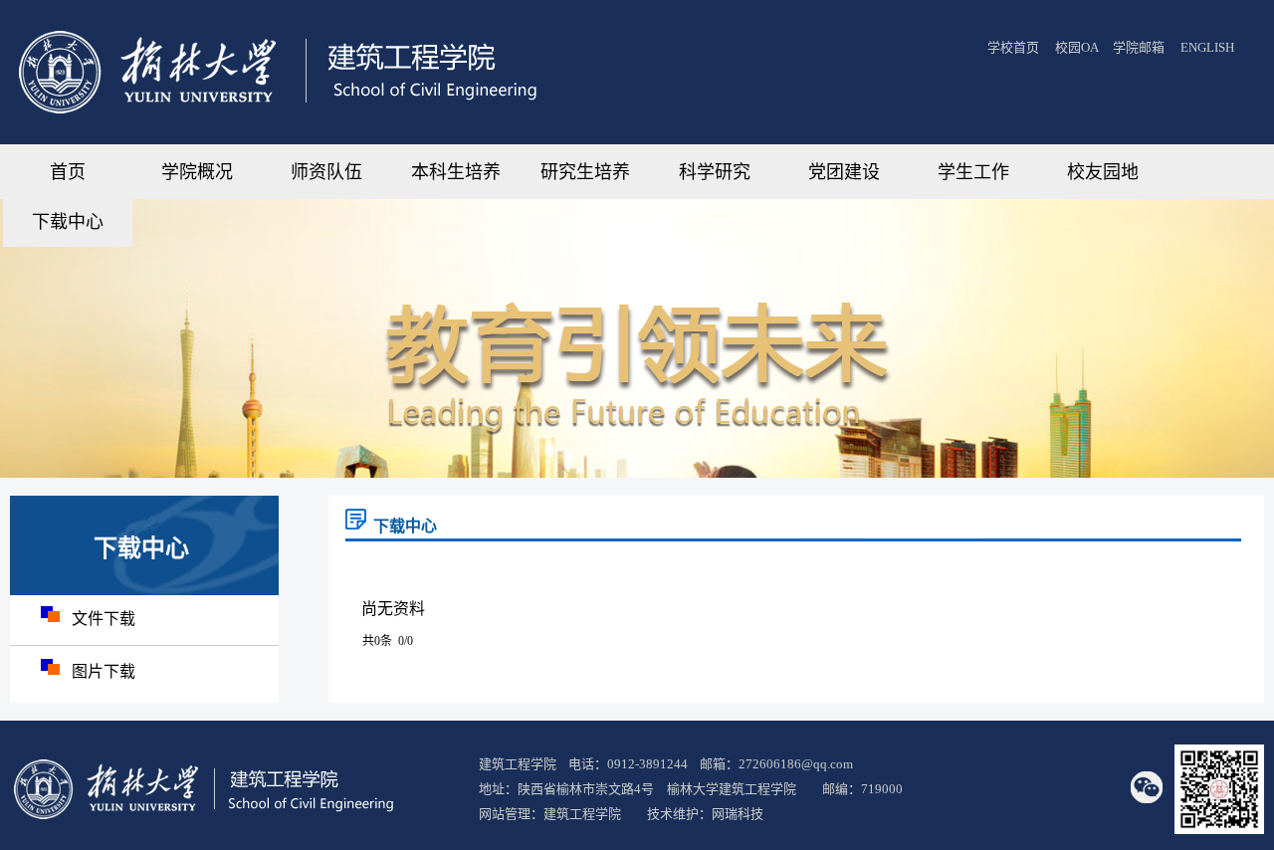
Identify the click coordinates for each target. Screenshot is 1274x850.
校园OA (1078, 47)
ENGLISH (1207, 47)
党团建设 (844, 172)
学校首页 (1013, 47)
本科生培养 (456, 172)
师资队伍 (326, 172)
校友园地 (1103, 172)
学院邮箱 (1139, 47)
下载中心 (68, 222)
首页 (68, 172)
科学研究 (714, 172)
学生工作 (973, 172)
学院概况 (197, 172)
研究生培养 (585, 172)
